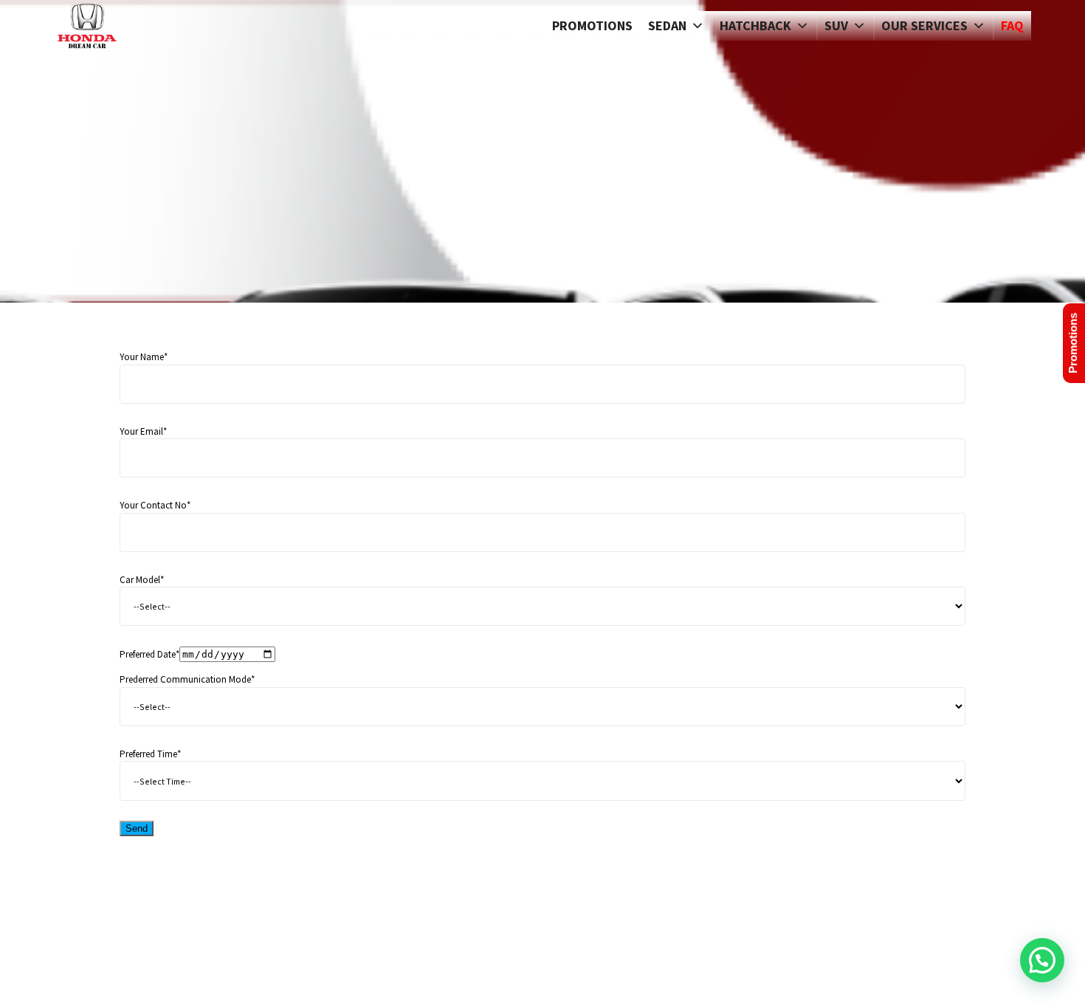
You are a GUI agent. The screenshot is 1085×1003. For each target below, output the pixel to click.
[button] (1042, 960)
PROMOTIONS (592, 25)
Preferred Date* (149, 654)
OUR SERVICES (924, 25)
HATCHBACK (755, 25)
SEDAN (667, 25)
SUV (836, 25)
